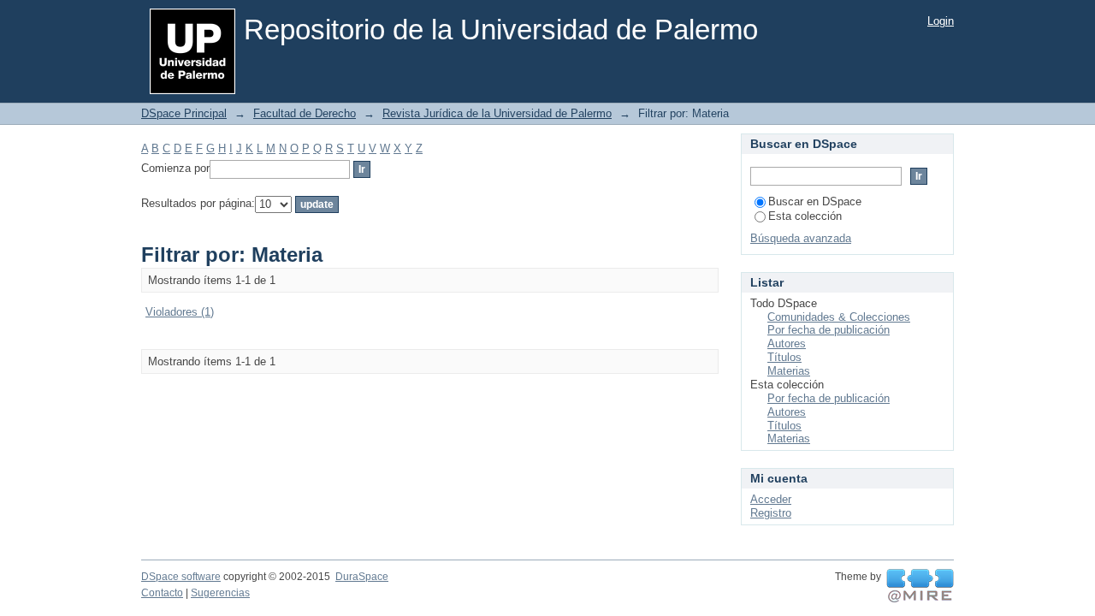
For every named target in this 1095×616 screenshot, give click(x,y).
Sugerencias (220, 593)
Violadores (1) (179, 311)
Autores (786, 343)
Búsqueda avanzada (800, 238)
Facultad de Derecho (304, 113)
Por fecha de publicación (828, 329)
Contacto (162, 593)
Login (940, 21)
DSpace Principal (184, 113)
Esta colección (805, 216)
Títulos (784, 357)
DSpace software (181, 577)
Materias (788, 370)
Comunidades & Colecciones (838, 317)
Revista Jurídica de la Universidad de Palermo (497, 113)
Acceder (770, 499)
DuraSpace (361, 577)
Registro (770, 512)
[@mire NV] (920, 586)
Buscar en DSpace (814, 201)
